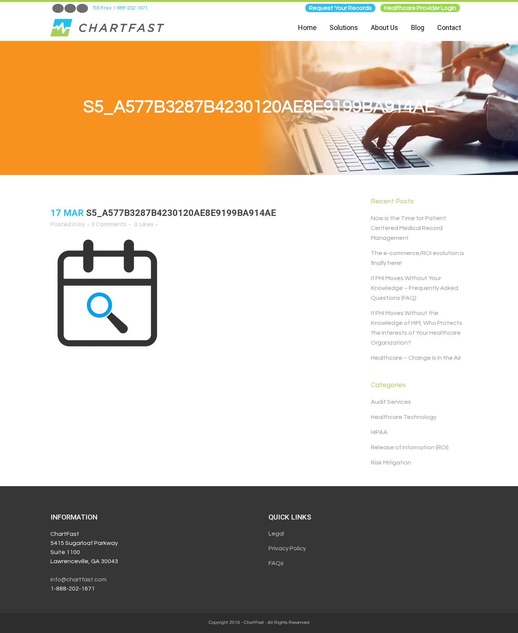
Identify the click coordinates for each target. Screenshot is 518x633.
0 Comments (109, 224)
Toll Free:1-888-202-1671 (120, 8)
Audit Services (391, 402)
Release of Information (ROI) (410, 447)
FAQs (276, 563)
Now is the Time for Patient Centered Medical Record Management (408, 228)
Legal (276, 534)
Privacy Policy (287, 548)
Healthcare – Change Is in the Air (416, 358)
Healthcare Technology (403, 417)
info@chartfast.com (78, 579)
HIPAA (379, 432)
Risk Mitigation (391, 463)
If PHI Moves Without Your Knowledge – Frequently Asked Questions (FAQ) (414, 288)
